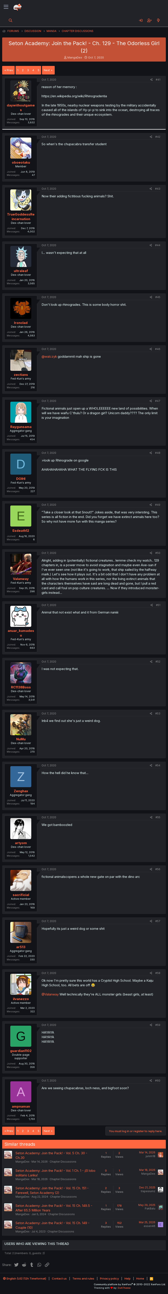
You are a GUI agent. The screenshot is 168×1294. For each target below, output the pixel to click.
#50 (157, 553)
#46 (157, 349)
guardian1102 (21, 1051)
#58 (157, 973)
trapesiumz (148, 1191)
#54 (157, 765)
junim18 (150, 1156)
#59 (157, 1025)
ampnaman (21, 1106)
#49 (157, 504)
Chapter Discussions (63, 1161)
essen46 (149, 1226)
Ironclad (21, 323)
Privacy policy (109, 1278)
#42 (157, 136)
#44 (157, 245)
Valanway (21, 579)
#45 (157, 297)
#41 (158, 79)
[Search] (10, 20)
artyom (21, 843)
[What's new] (158, 20)
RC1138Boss (21, 687)
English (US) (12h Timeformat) (26, 1278)
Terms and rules (83, 1278)
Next (47, 70)
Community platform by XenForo (130, 1284)
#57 (157, 921)
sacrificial (21, 895)
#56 (157, 869)
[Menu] (6, 7)
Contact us (59, 1278)
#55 (158, 817)
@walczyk (49, 356)
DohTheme (124, 1287)
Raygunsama (21, 427)
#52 (158, 661)
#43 (157, 188)
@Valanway (50, 994)
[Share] (151, 79)
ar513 (20, 947)
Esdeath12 (20, 531)
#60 (157, 1080)
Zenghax (21, 791)
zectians (21, 375)
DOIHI (20, 479)
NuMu (21, 739)
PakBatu (150, 1208)
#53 (157, 713)
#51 (158, 605)
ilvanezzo (21, 999)
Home (140, 1278)
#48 (157, 452)
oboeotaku (21, 162)
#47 (157, 401)
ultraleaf (21, 271)
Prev (10, 70)
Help (127, 1278)
